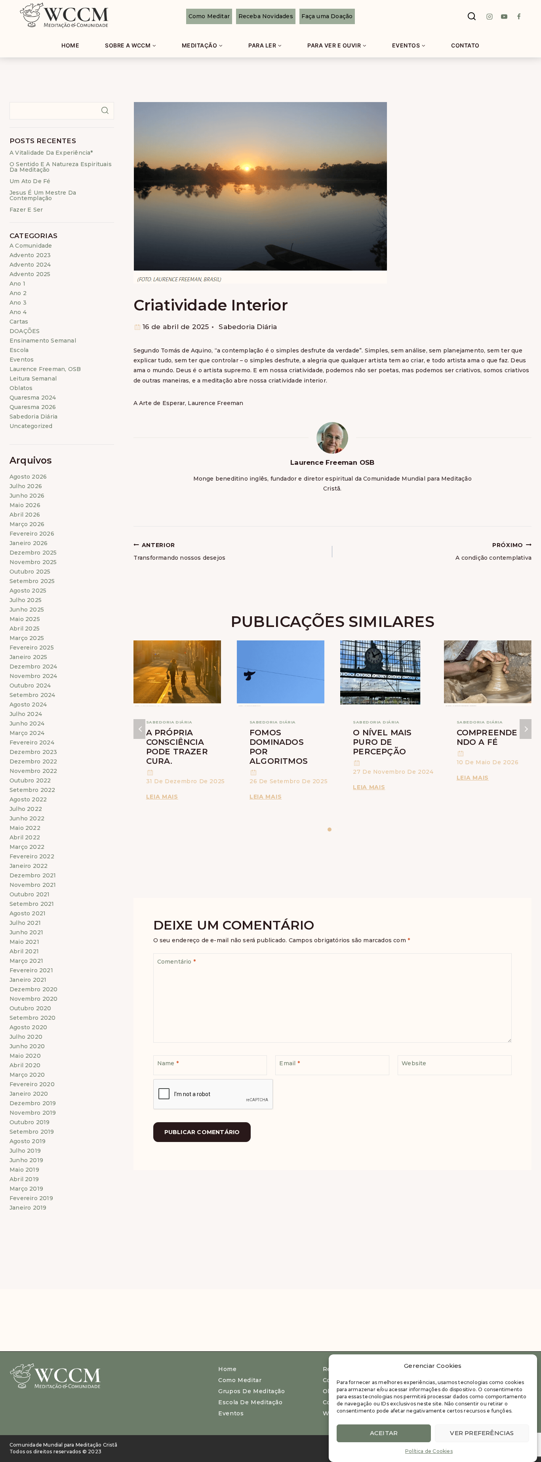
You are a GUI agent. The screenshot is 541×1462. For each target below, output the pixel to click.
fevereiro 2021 (31, 970)
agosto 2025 (28, 590)
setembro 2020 (33, 1017)
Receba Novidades (265, 16)
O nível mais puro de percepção (382, 742)
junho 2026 (27, 495)
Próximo (525, 729)
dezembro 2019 (33, 1103)
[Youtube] (504, 16)
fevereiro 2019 (31, 1198)
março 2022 (27, 846)
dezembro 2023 (33, 752)
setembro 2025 (32, 581)
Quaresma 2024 (33, 397)
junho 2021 (26, 932)
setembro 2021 (32, 903)
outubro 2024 (30, 685)
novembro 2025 (33, 562)
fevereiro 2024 (32, 742)
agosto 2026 (28, 476)
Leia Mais (163, 796)
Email (289, 1063)
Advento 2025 (30, 274)
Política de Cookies (429, 1451)
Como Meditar (209, 16)
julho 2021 (25, 922)
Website (414, 1063)
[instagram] (489, 16)
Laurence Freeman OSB (332, 462)
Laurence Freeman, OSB (45, 369)
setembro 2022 (32, 789)
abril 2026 (25, 514)
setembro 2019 (32, 1131)
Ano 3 (18, 302)
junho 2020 (27, 1046)
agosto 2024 (28, 704)
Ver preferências (482, 1433)
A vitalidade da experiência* (51, 152)
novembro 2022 (33, 771)
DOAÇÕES (25, 331)
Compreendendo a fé (487, 737)
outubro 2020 (30, 1008)
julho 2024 (26, 714)
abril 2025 (25, 628)
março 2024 (27, 733)
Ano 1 (17, 283)
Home (70, 45)
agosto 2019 (28, 1141)
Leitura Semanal (33, 378)
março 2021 (26, 960)
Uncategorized (31, 426)
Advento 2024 (30, 264)
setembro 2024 (32, 695)
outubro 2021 (30, 894)
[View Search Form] (471, 16)
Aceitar (384, 1433)
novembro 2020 (34, 998)
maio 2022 (25, 827)
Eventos (22, 359)
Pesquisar (105, 110)
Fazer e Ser (26, 209)
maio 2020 (25, 1055)
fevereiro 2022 (32, 856)
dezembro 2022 (33, 761)
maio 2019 (24, 1169)
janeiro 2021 (28, 979)
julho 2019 (25, 1150)
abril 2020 (25, 1065)
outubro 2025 (30, 571)
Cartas (19, 321)
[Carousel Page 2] (335, 830)
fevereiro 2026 (32, 533)
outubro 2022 (30, 780)
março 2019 (26, 1188)
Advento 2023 (30, 255)
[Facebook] (518, 16)
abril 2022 (25, 837)
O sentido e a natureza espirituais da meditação (61, 167)
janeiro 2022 (29, 865)
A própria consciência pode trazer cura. (177, 747)
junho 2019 (26, 1160)
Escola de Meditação (250, 1402)
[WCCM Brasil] (63, 16)
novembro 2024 (33, 676)
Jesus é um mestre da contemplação (43, 195)
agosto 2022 (28, 799)
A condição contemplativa (493, 551)
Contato (465, 45)
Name (168, 1063)
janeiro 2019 (28, 1207)
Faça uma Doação (326, 16)
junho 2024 (27, 723)
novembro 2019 (33, 1112)
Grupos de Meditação (251, 1391)
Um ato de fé (30, 181)
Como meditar (239, 1380)
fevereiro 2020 (32, 1084)
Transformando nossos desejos (179, 551)
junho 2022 (27, 818)
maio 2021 (24, 941)
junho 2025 (27, 609)
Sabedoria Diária (248, 327)
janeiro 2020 (29, 1093)
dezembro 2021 (33, 875)
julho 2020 (26, 1036)
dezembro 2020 (34, 989)
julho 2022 (26, 808)
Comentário (176, 961)
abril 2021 (24, 951)
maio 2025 (25, 619)
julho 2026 (26, 486)
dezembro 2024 (33, 666)
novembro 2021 (33, 884)
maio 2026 (25, 505)
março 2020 (27, 1074)
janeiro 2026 (29, 543)
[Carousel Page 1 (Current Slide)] (329, 830)
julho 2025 (26, 600)
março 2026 (27, 524)
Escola (19, 350)
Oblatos (21, 388)
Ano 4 (18, 312)
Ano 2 (18, 293)
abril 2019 (24, 1179)
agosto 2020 (28, 1027)
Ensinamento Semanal (43, 340)
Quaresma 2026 (33, 407)
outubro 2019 (30, 1122)
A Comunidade (31, 245)
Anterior (139, 729)
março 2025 (27, 638)
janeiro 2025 (28, 657)
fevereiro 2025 (32, 647)
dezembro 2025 (33, 552)
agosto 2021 (28, 913)
